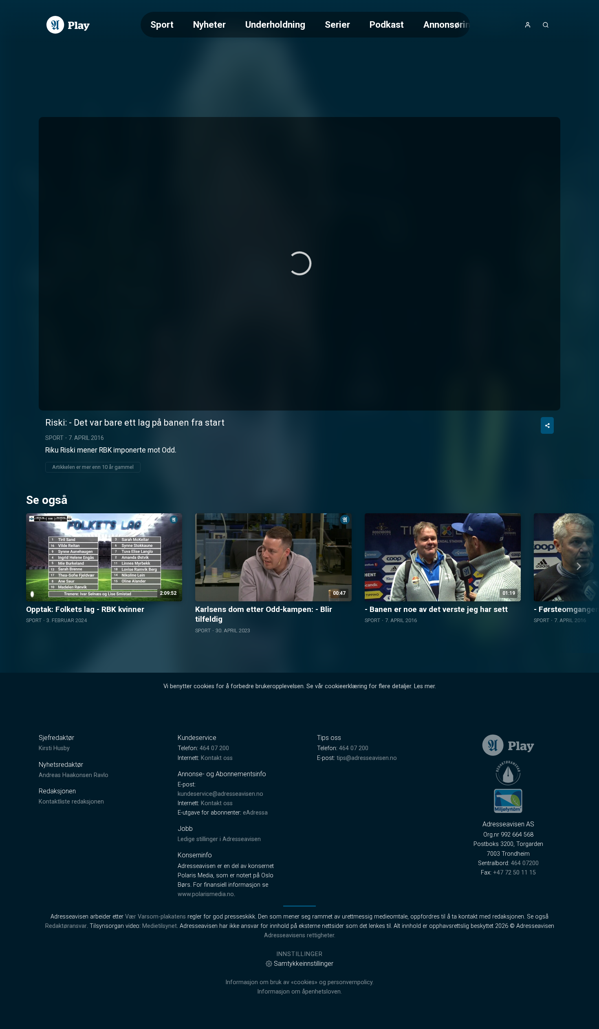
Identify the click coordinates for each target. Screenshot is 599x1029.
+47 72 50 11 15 (514, 872)
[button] (299, 263)
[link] (68, 25)
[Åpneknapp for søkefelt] (545, 25)
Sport (162, 24)
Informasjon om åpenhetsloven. (299, 991)
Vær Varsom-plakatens (155, 916)
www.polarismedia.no (206, 894)
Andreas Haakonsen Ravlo (73, 775)
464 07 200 (214, 748)
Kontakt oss (217, 758)
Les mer (424, 686)
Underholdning (275, 24)
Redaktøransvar (66, 926)
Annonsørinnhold (458, 24)
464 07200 (525, 863)
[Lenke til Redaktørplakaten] (508, 773)
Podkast (387, 24)
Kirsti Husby (54, 748)
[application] (299, 264)
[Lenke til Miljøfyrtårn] (508, 800)
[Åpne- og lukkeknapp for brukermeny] (528, 25)
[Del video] (547, 425)
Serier (337, 24)
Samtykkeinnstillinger (303, 963)
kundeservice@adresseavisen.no (220, 794)
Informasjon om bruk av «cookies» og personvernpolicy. (299, 982)
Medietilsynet (159, 926)
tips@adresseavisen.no (367, 758)
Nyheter (209, 24)
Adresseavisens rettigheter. (299, 935)
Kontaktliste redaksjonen (71, 801)
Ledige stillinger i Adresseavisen (219, 839)
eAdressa (255, 812)
